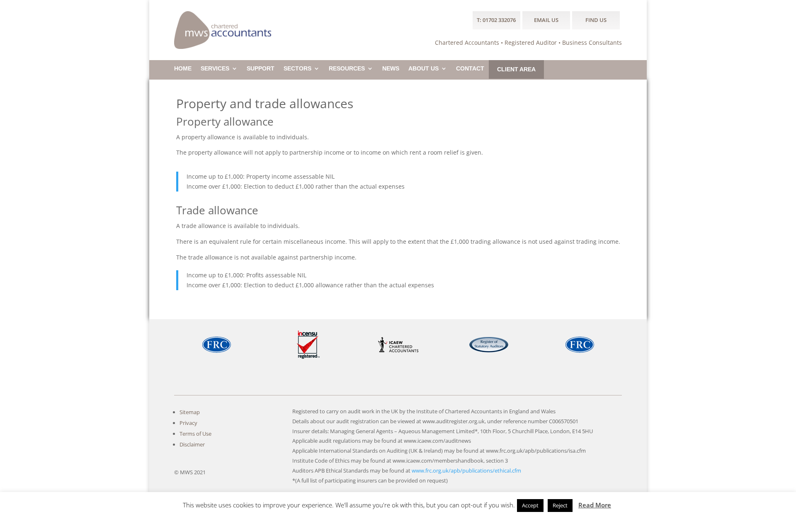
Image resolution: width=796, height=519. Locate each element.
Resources (347, 68)
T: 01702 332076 (496, 20)
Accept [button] (530, 505)
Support (260, 68)
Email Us (546, 20)
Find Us (596, 20)
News (390, 68)
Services (215, 68)
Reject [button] (560, 505)
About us (423, 68)
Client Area (516, 69)
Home (183, 68)
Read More (594, 505)
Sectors (297, 68)
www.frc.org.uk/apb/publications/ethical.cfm (466, 470)
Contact (470, 68)
